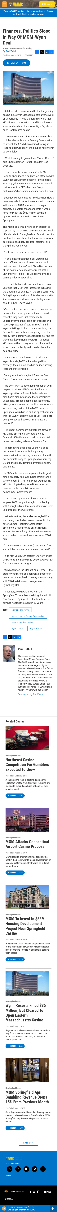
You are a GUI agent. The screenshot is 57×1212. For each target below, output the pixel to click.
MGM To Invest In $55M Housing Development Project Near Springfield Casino (25, 926)
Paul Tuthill (11, 51)
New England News (20, 610)
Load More (28, 1142)
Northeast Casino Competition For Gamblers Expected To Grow (27, 764)
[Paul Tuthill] (9, 653)
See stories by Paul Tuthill (31, 694)
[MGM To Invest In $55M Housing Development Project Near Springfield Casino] (27, 897)
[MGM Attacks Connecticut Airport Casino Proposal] (27, 820)
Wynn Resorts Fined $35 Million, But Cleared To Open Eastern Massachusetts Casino (26, 1012)
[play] (4, 1208)
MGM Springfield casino (22, 622)
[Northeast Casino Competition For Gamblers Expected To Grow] (27, 738)
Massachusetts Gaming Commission (28, 616)
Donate (48, 4)
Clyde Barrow (36, 628)
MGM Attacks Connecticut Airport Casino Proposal (27, 844)
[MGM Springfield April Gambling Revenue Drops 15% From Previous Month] (27, 1070)
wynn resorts (17, 628)
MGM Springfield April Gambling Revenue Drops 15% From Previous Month (27, 1097)
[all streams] (53, 1208)
